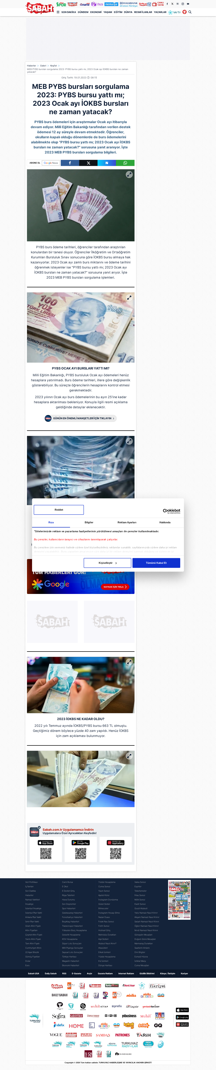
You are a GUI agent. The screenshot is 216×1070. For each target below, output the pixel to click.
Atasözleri (103, 948)
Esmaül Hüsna (141, 956)
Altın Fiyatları (31, 930)
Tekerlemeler (140, 891)
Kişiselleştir (106, 562)
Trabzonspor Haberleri (72, 926)
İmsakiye (29, 904)
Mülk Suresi (139, 899)
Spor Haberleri (68, 908)
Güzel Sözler (104, 904)
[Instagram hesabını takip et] (183, 4)
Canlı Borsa (67, 882)
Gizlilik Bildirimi (147, 973)
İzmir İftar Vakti (32, 921)
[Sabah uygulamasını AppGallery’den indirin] (116, 849)
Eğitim (118, 12)
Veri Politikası (31, 882)
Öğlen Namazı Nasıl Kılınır (146, 926)
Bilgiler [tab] (89, 522)
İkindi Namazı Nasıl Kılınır (146, 930)
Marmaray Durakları (143, 943)
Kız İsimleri (103, 961)
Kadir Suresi (140, 904)
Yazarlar (160, 12)
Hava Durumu (68, 899)
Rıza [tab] (51, 522)
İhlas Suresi (139, 895)
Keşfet (53, 65)
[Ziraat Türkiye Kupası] (184, 12)
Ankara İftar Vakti (33, 917)
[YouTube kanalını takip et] (188, 4)
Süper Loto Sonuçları (72, 943)
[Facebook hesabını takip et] (167, 4)
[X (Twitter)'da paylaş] (88, 163)
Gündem (83, 12)
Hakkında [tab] (165, 522)
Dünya (128, 12)
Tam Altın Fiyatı (32, 943)
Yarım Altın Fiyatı (33, 939)
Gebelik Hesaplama (71, 934)
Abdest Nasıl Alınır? (107, 943)
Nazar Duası (104, 917)
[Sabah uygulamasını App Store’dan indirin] (46, 849)
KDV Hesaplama (69, 939)
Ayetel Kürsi (103, 895)
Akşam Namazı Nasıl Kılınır (146, 917)
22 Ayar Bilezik (32, 952)
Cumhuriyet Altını (33, 948)
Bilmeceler (103, 908)
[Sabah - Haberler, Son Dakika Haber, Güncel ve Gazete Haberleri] (39, 8)
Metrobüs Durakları (107, 934)
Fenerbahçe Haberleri (72, 917)
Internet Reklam (126, 973)
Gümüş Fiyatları (32, 956)
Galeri (43, 65)
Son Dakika (68, 12)
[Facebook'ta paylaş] (70, 163)
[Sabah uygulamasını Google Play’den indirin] (81, 849)
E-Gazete (76, 973)
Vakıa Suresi (140, 882)
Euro (27, 965)
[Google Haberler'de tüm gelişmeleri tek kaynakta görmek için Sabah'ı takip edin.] (80, 578)
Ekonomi (96, 12)
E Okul (65, 886)
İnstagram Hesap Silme (109, 912)
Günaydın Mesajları (143, 934)
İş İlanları (29, 886)
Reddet (59, 509)
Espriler (137, 886)
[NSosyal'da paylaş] (107, 163)
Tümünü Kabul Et (156, 562)
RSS (64, 973)
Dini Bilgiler (139, 952)
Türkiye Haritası (69, 956)
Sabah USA (33, 973)
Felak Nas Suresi (106, 921)
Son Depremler (69, 904)
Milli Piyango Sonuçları (72, 948)
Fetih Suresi (103, 926)
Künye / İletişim (167, 973)
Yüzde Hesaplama (106, 882)
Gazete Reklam (105, 973)
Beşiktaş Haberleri (70, 921)
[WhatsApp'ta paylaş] (125, 163)
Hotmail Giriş (104, 930)
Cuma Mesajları (141, 965)
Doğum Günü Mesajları (145, 939)
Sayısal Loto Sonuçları (72, 952)
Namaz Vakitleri (32, 899)
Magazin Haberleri (70, 961)
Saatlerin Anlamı (142, 948)
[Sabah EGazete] (179, 924)
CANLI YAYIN (160, 3)
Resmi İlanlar (143, 12)
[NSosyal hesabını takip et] (178, 4)
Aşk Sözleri (103, 939)
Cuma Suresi (104, 886)
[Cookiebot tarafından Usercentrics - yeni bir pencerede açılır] (165, 511)
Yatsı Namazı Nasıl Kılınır (146, 912)
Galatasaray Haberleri (72, 912)
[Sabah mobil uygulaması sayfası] (35, 831)
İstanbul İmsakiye (33, 908)
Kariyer (184, 973)
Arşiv (89, 973)
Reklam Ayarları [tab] (127, 522)
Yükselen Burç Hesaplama (74, 930)
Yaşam (107, 12)
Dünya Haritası (105, 965)
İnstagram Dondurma (108, 899)
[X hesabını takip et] (172, 4)
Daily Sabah (51, 973)
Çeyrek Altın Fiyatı (33, 934)
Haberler (31, 65)
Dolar (27, 961)
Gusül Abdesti (140, 908)
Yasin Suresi (104, 891)
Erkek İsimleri (104, 952)
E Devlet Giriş (68, 891)
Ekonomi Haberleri (70, 965)
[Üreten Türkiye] (129, 4)
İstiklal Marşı (140, 961)
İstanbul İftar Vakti (33, 912)
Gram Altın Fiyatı (33, 926)
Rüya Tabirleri (68, 895)
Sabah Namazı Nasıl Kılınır (146, 921)
